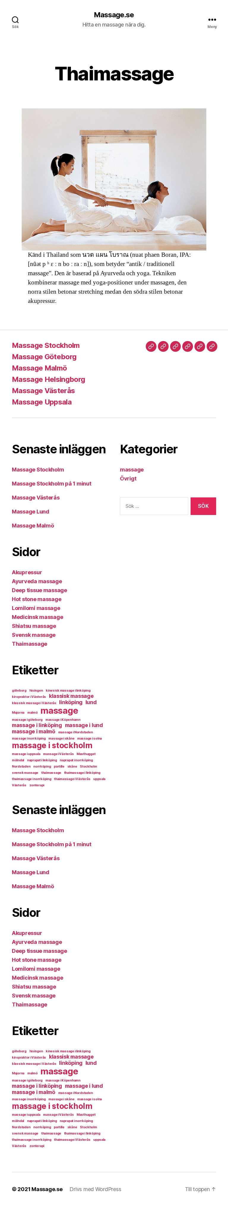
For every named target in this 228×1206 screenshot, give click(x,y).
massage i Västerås (58, 754)
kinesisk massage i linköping (68, 691)
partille (59, 766)
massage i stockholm (52, 745)
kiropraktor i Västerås (29, 697)
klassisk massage (71, 696)
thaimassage (51, 773)
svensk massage (25, 773)
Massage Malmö (39, 368)
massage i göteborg (27, 720)
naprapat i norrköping (76, 760)
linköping (71, 702)
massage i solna (89, 738)
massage (59, 710)
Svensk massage (34, 635)
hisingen (36, 691)
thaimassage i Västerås (72, 779)
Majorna (18, 713)
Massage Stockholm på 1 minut (51, 483)
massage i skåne (61, 738)
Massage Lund (30, 511)
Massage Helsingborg (48, 379)
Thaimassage (29, 644)
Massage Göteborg (44, 356)
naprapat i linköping (42, 760)
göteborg (19, 691)
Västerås (19, 785)
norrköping (42, 766)
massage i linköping (37, 725)
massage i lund (84, 725)
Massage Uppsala (42, 402)
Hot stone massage (36, 599)
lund (91, 702)
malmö (32, 713)
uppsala (99, 779)
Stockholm (88, 766)
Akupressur (27, 572)
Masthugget (86, 754)
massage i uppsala (26, 754)
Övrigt (128, 478)
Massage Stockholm (46, 345)
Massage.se (114, 14)
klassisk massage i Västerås (34, 703)
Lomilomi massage (36, 608)
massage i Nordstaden (75, 732)
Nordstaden (21, 766)
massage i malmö (33, 731)
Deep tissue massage (39, 590)
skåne (72, 766)
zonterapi (37, 785)
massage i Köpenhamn (62, 720)
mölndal (18, 760)
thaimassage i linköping (82, 773)
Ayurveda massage (37, 581)
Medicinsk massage (37, 617)
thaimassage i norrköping (31, 779)
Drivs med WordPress (95, 1189)
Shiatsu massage (34, 626)
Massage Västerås (43, 390)
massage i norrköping (29, 738)
